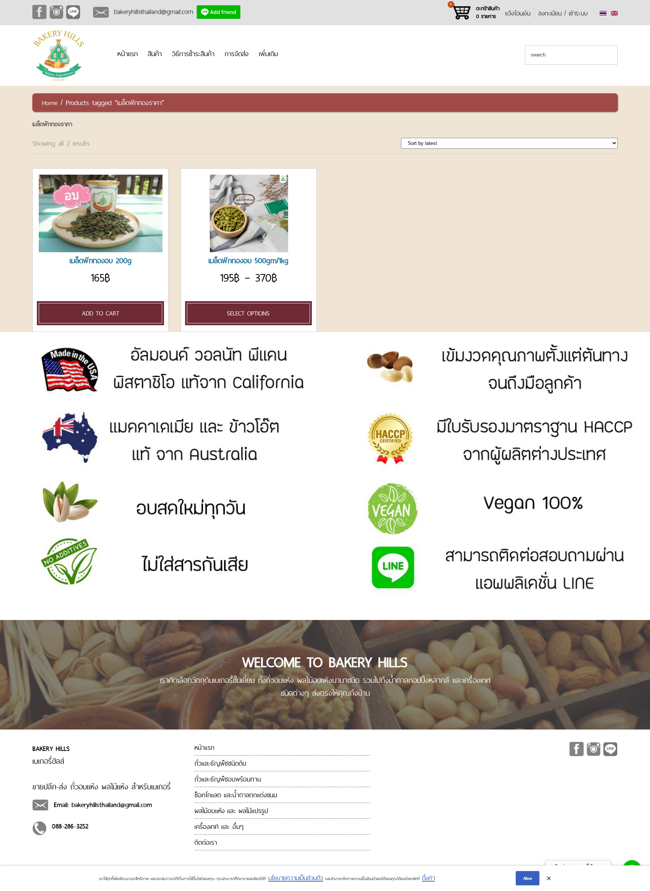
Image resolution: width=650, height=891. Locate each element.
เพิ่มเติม (268, 53)
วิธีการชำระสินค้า (193, 53)
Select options (248, 313)
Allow (527, 878)
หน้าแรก (127, 53)
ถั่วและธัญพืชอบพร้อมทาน (227, 779)
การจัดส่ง (237, 53)
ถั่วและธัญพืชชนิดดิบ (220, 763)
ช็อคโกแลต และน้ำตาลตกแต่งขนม (235, 794)
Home (50, 102)
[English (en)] (614, 13)
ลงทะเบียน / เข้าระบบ (563, 13)
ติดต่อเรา (205, 842)
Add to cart (100, 313)
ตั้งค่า (428, 878)
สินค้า (155, 53)
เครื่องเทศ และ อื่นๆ (218, 826)
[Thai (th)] (603, 13)
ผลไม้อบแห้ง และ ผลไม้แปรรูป (231, 810)
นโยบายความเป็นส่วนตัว (295, 878)
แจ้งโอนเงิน (517, 13)
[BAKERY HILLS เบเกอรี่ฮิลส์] (58, 80)
